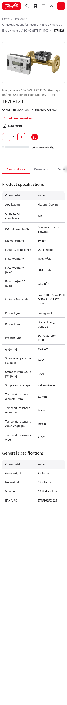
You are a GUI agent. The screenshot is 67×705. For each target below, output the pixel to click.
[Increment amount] (21, 137)
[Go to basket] (35, 6)
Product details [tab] (16, 169)
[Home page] (11, 6)
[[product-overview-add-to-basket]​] (34, 137)
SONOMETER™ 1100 (36, 30)
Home (6, 18)
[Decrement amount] (6, 137)
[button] (43, 6)
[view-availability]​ (43, 147)
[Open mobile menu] (61, 6)
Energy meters (51, 24)
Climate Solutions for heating (20, 24)
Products (19, 18)
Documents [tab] (41, 169)
